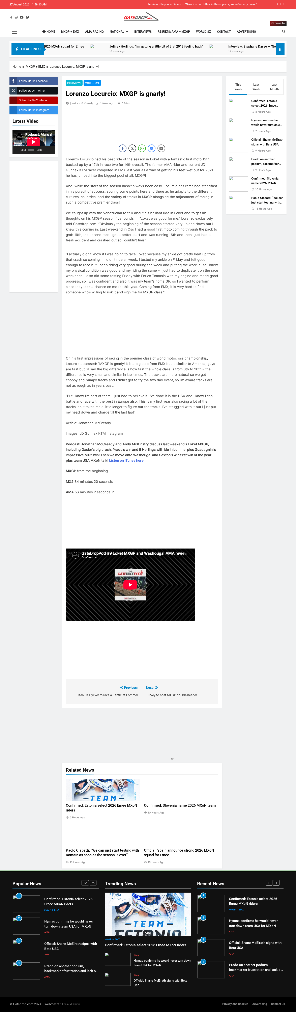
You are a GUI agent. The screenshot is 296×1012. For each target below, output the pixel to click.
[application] (33, 142)
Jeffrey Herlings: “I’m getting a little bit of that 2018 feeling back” (117, 46)
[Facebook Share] (122, 148)
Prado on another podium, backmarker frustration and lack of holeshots (70, 971)
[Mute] (46, 150)
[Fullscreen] (51, 150)
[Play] (18, 150)
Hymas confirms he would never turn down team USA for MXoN (266, 124)
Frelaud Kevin (71, 1004)
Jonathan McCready (81, 103)
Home (50, 31)
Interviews (143, 31)
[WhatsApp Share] (142, 148)
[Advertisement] (34, 225)
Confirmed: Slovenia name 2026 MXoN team (180, 805)
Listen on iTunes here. (127, 460)
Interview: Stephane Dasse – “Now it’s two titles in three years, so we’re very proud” (201, 4)
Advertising (246, 31)
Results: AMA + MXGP (174, 31)
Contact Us (278, 1004)
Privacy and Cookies (235, 1004)
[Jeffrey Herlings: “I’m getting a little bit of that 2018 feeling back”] (58, 51)
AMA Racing (94, 31)
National (117, 31)
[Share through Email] (161, 148)
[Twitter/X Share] (132, 148)
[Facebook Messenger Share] (151, 148)
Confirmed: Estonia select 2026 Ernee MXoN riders (264, 105)
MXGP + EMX (70, 31)
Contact (224, 31)
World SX (203, 31)
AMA (47, 932)
